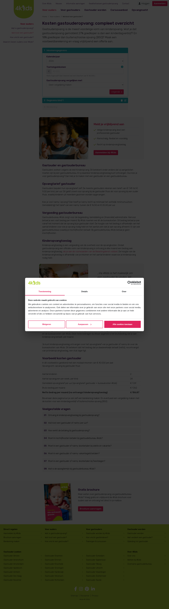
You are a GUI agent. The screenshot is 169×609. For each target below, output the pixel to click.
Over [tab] (124, 291)
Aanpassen (83, 324)
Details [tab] (84, 291)
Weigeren (46, 324)
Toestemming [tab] (45, 291)
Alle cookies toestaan (122, 324)
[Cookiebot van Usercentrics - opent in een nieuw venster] (129, 283)
